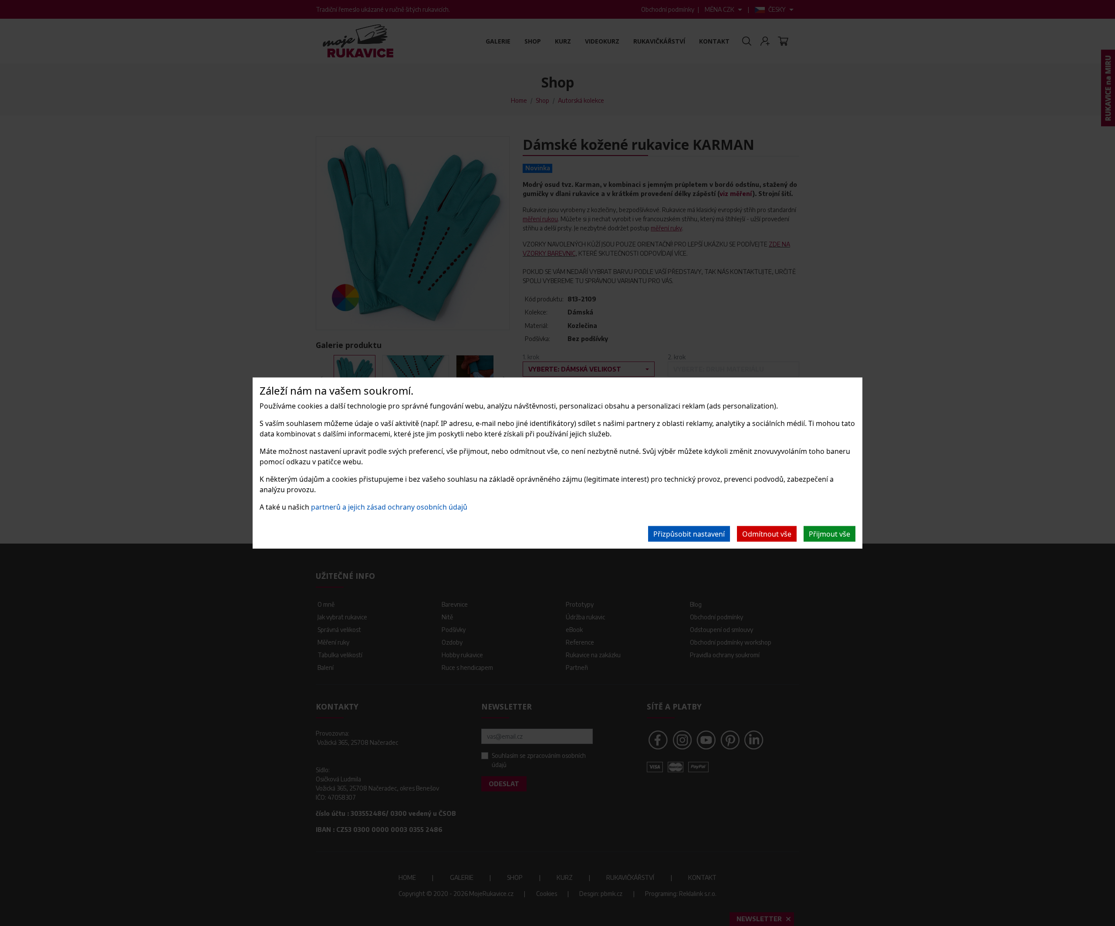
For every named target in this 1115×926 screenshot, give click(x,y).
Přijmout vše (829, 533)
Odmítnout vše (766, 533)
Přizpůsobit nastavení (689, 533)
